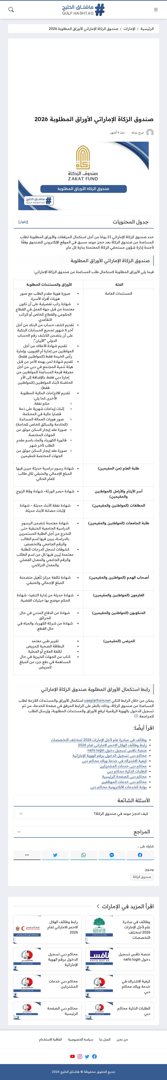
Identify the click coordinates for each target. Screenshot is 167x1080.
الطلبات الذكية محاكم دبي (127, 771)
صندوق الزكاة (142, 877)
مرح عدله (138, 132)
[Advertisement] (83, 76)
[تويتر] (55, 855)
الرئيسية (147, 28)
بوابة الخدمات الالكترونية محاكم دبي (118, 787)
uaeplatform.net (97, 700)
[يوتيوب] (72, 1056)
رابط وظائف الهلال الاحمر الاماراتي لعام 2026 (112, 745)
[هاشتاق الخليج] (83, 9)
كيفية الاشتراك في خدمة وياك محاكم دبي (114, 760)
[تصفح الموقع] (156, 9)
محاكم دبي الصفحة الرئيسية (124, 776)
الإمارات (129, 28)
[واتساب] (83, 855)
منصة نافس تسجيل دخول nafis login (117, 750)
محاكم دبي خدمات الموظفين (124, 781)
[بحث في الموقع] (11, 9)
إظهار (23, 222)
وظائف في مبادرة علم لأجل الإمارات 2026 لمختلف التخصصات (99, 740)
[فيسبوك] (140, 855)
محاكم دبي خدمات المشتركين (123, 766)
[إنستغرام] (80, 1056)
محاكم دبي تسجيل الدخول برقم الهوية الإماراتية (109, 755)
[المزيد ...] (27, 855)
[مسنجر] (111, 855)
